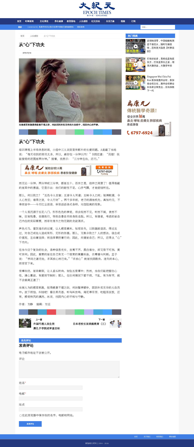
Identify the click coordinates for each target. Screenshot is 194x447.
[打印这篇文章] (70, 132)
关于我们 (147, 437)
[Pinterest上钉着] (51, 132)
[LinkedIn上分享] (42, 132)
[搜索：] (155, 27)
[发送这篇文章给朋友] (60, 132)
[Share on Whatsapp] (79, 132)
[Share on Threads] (116, 132)
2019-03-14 (27, 53)
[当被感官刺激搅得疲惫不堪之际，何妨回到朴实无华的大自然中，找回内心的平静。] (70, 121)
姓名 (22, 383)
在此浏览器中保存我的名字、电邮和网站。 (48, 415)
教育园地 (71, 21)
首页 (19, 21)
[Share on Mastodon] (88, 132)
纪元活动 (95, 21)
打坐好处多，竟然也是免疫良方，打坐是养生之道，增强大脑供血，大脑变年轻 (160, 62)
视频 (123, 21)
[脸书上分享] (23, 132)
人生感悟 (83, 21)
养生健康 (59, 21)
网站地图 (172, 437)
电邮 (22, 393)
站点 (22, 404)
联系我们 (159, 437)
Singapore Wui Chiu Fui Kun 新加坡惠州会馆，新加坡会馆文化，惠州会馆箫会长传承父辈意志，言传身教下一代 (160, 83)
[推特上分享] (32, 132)
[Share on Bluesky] (107, 132)
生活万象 (110, 21)
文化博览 (44, 21)
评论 (22, 359)
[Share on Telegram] (98, 132)
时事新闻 (29, 21)
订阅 (133, 21)
